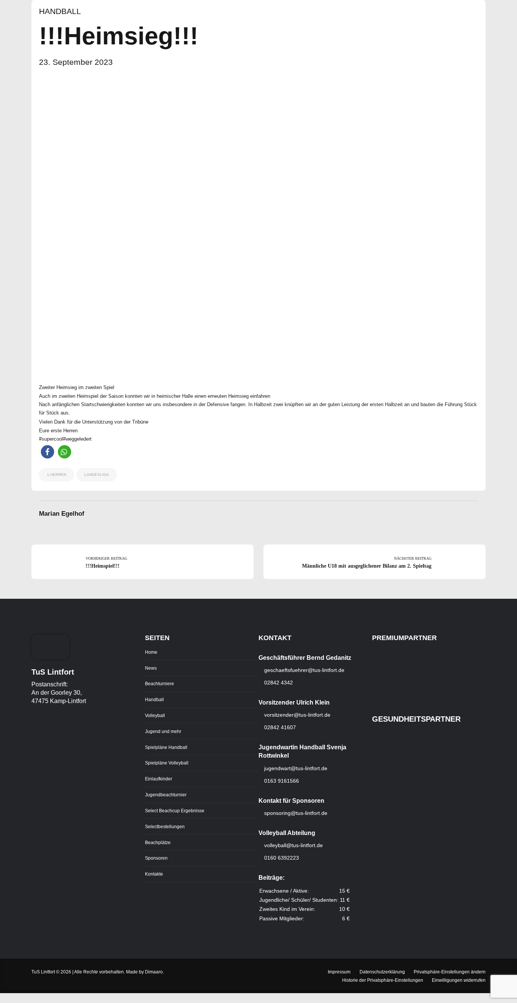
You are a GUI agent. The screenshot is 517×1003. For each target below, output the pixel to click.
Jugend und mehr (163, 731)
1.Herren (56, 474)
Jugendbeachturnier (166, 794)
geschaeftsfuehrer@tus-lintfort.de (303, 670)
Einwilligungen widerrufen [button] (459, 980)
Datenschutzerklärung (382, 971)
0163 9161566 (281, 781)
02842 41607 (279, 727)
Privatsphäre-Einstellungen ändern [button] (450, 971)
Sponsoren (156, 857)
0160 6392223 (281, 858)
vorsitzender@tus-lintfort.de (296, 715)
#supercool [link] (51, 439)
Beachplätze (158, 842)
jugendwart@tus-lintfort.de (295, 768)
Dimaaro (154, 971)
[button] (47, 451)
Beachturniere (159, 683)
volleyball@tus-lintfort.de (293, 845)
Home (151, 652)
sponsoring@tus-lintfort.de (295, 813)
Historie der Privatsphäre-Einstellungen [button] (382, 980)
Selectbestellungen (165, 826)
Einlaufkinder (158, 778)
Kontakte (154, 873)
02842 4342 (278, 683)
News (151, 668)
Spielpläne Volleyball (166, 762)
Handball (60, 11)
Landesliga (96, 474)
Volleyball (155, 715)
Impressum (339, 971)
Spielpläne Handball (166, 747)
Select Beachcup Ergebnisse (174, 810)
